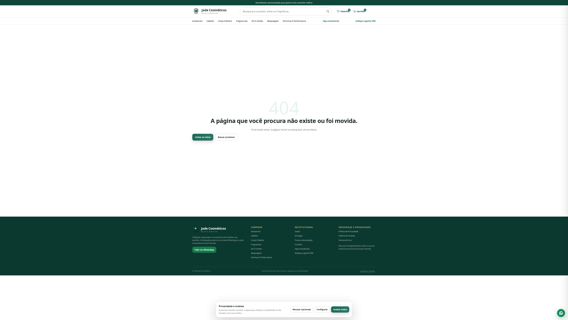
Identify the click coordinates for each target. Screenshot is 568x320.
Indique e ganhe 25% (366, 21)
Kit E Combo (257, 21)
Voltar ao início (202, 137)
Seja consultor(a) (331, 21)
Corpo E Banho (225, 21)
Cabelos (210, 21)
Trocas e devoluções (303, 240)
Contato (298, 244)
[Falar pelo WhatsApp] (561, 313)
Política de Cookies (347, 235)
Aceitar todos (340, 309)
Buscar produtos (226, 137)
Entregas (299, 235)
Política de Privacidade (348, 231)
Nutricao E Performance (294, 21)
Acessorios (197, 21)
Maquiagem (273, 21)
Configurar (322, 309)
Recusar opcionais (302, 309)
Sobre (297, 231)
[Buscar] (327, 11)
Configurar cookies (367, 271)
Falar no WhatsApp (204, 249)
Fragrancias (241, 21)
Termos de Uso (345, 240)
